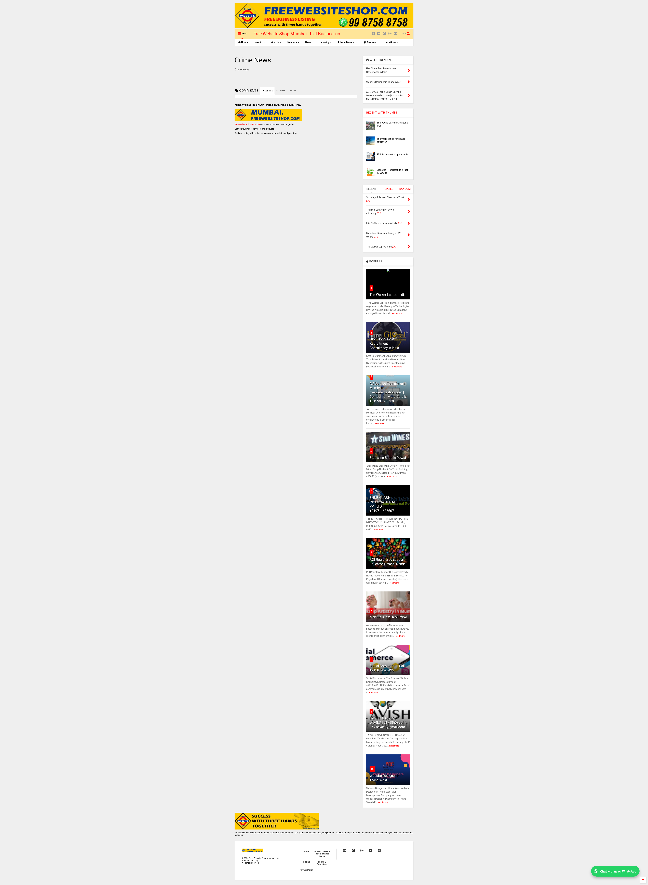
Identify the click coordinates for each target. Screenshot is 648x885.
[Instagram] (390, 33)
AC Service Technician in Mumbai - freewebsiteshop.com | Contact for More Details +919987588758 (388, 392)
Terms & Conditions (322, 863)
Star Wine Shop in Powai (388, 458)
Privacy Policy (306, 870)
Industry (324, 42)
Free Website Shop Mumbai (247, 124)
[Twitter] (378, 33)
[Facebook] (373, 33)
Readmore (397, 313)
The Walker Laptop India (388, 295)
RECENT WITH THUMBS (382, 112)
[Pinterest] (384, 33)
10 (372, 769)
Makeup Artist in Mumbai (388, 617)
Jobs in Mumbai (346, 42)
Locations (390, 42)
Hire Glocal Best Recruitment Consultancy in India (384, 343)
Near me (292, 42)
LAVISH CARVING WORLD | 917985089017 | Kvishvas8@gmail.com (388, 722)
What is (275, 42)
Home (244, 42)
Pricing (306, 862)
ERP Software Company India (392, 154)
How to (258, 42)
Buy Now (371, 42)
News (308, 42)
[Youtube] (395, 33)
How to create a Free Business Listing (322, 853)
